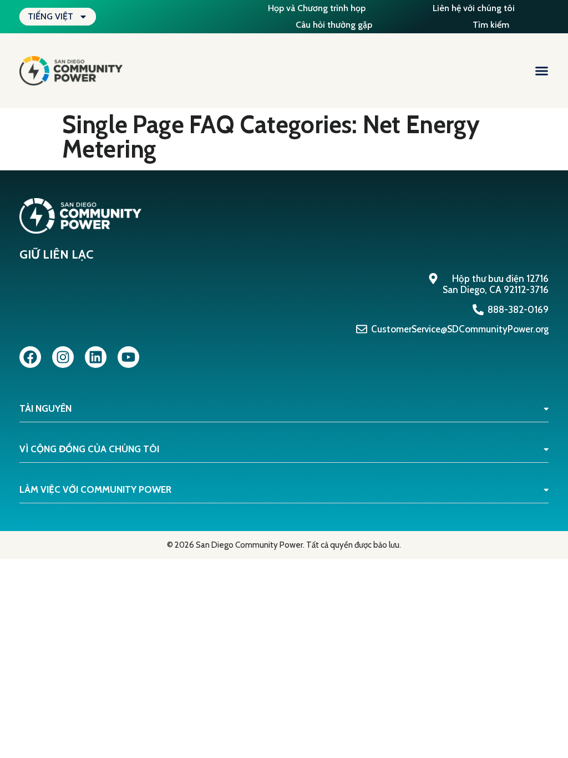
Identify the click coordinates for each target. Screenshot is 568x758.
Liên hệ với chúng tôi (474, 8)
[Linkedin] (95, 357)
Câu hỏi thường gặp (334, 24)
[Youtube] (128, 357)
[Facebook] (30, 357)
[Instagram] (63, 357)
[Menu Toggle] (542, 71)
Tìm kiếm (491, 24)
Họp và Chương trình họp (317, 8)
